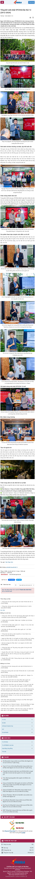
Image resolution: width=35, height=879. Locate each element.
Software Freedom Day (7, 726)
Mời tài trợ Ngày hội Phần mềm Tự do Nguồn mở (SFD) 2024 (17, 643)
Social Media (5, 732)
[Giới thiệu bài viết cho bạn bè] (28, 17)
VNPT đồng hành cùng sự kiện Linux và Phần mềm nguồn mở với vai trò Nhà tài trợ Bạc (17, 811)
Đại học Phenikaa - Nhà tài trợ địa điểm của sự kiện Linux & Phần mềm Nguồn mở (17, 795)
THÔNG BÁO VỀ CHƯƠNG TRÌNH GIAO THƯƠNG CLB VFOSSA (17, 620)
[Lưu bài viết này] (33, 17)
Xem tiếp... (2, 610)
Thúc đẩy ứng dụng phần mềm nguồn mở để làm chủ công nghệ (16, 778)
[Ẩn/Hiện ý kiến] (15, 585)
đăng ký (6, 831)
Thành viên (31, 2)
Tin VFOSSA (5, 742)
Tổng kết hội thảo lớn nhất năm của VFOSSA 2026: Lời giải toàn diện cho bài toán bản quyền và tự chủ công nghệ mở (18, 773)
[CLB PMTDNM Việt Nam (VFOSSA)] (17, 2)
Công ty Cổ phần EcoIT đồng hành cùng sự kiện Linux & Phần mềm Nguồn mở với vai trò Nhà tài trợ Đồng (17, 790)
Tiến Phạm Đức (9, 562)
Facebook (12, 579)
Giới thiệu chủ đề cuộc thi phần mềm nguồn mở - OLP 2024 (16, 629)
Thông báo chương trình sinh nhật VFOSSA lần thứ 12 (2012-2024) (17, 670)
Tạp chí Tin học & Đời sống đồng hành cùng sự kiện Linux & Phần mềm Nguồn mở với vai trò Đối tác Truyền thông (17, 766)
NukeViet (13, 876)
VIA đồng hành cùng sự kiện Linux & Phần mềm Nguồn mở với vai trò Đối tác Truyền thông (18, 761)
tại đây (23, 832)
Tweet (19, 579)
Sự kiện (4, 722)
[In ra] (30, 17)
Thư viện (4, 751)
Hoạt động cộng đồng (7, 748)
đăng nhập (12, 831)
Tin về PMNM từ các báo (8, 745)
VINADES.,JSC (24, 876)
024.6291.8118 (18, 874)
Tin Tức (4, 719)
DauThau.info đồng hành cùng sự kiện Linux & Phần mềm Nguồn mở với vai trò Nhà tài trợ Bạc (17, 805)
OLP (3, 729)
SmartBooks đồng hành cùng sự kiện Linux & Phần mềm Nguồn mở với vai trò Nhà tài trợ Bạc (17, 800)
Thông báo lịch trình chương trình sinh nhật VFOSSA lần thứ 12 (17, 601)
